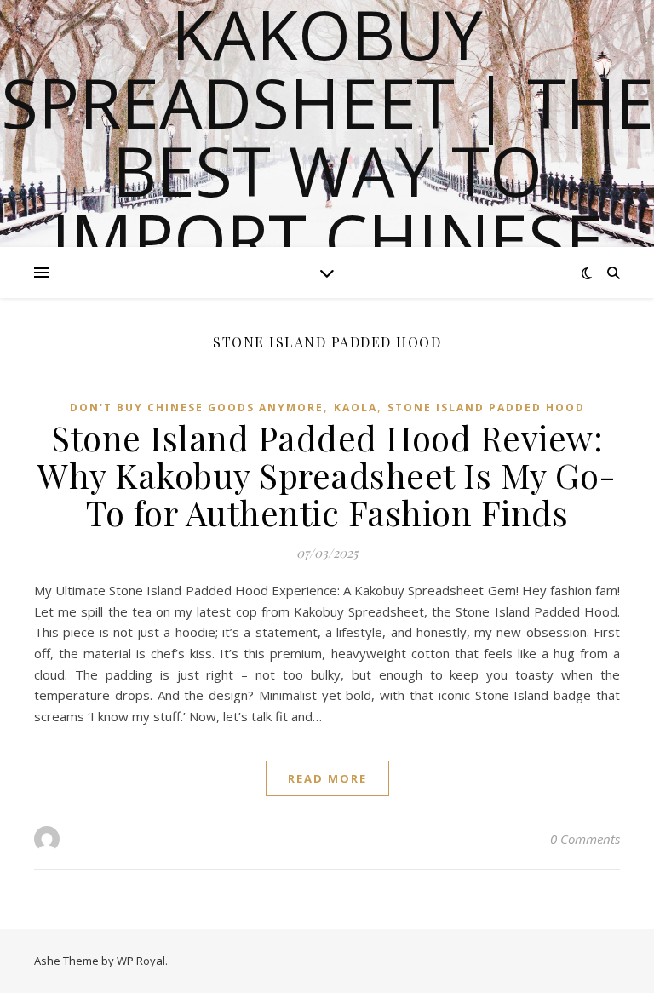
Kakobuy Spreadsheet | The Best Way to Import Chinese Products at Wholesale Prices (327, 204)
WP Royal (141, 960)
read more (327, 778)
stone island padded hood (486, 407)
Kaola (355, 407)
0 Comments (585, 838)
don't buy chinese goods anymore (197, 407)
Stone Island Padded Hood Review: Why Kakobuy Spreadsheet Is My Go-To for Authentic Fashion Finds (327, 475)
